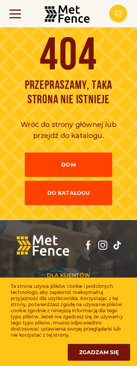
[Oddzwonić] (118, 13)
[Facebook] (88, 245)
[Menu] (15, 13)
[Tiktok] (117, 245)
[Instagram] (102, 245)
